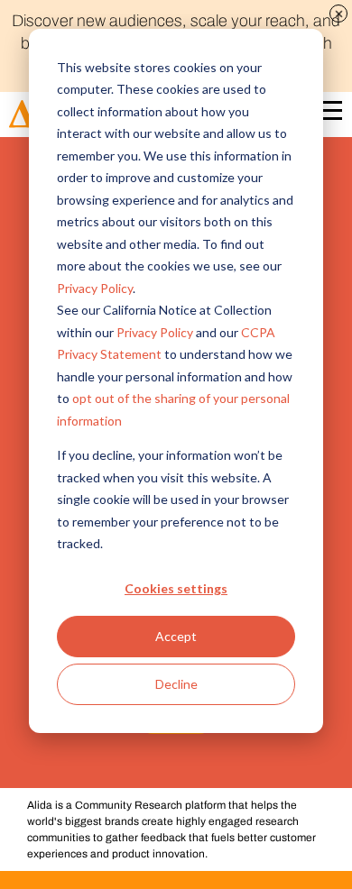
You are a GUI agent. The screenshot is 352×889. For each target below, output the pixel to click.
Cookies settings (176, 588)
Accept (176, 636)
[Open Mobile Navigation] (328, 114)
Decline (176, 684)
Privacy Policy (95, 288)
